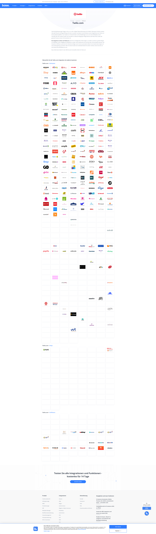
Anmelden (138, 5)
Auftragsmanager (45, 501)
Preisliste (40, 5)
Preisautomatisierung (46, 517)
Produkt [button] (14, 5)
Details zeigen (47, 531)
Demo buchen (146, 508)
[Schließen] (151, 501)
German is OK (110, 1)
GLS (60, 522)
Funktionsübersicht (46, 499)
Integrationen (31, 5)
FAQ (81, 505)
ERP (43, 508)
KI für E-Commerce (46, 519)
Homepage (72, 20)
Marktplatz (52, 63)
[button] (127, 5)
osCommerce (61, 512)
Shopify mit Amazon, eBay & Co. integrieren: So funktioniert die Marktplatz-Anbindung (103, 518)
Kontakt (81, 499)
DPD (60, 519)
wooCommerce (62, 505)
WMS (43, 503)
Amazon (60, 499)
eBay (60, 501)
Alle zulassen (118, 526)
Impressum (82, 501)
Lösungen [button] (22, 5)
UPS (60, 517)
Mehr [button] (46, 5)
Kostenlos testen (147, 5)
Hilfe (81, 503)
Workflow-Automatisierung (47, 512)
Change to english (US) (99, 1)
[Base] (5, 5)
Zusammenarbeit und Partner (86, 508)
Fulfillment (52, 412)
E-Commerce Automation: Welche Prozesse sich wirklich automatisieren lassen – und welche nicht (104, 501)
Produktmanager (45, 505)
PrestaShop (61, 510)
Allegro (60, 503)
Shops (51, 345)
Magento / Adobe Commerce (65, 508)
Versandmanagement (46, 515)
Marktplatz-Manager (46, 510)
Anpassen (117, 530)
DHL (60, 515)
